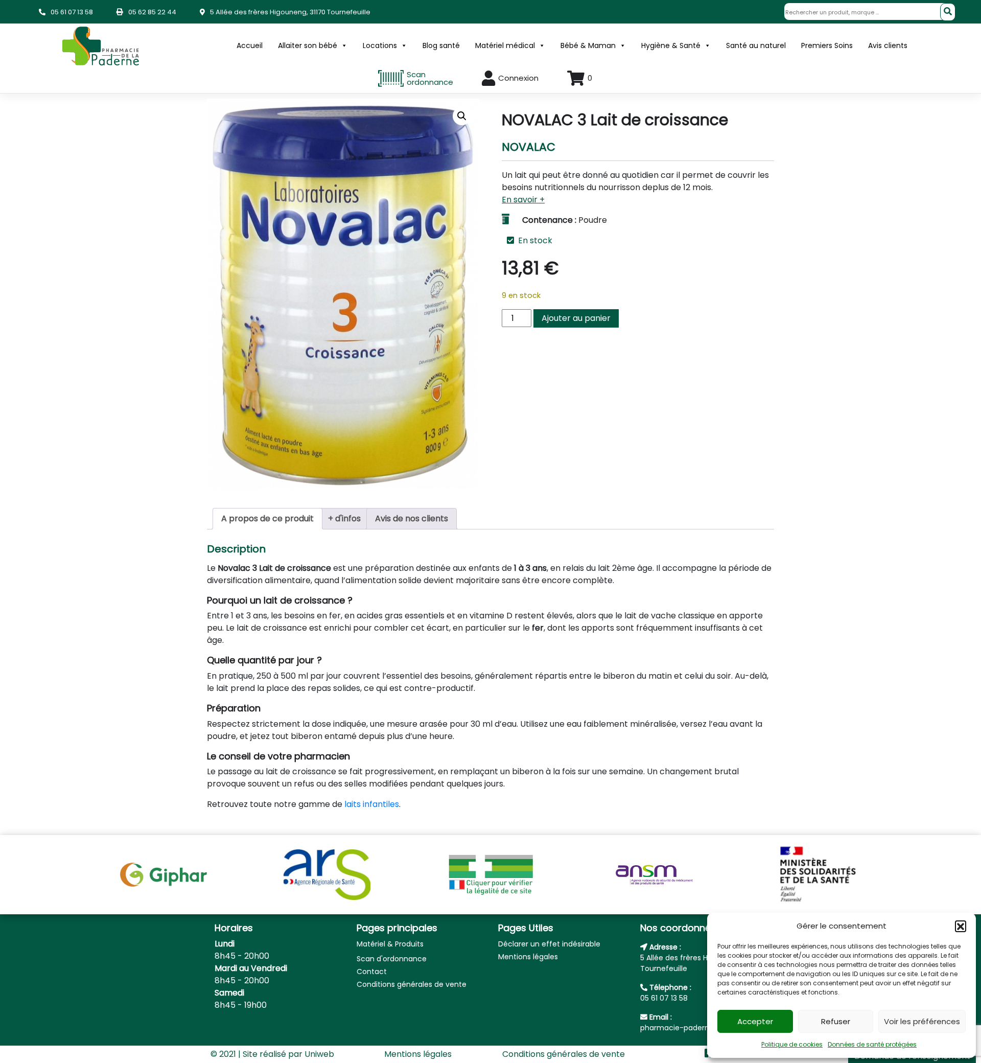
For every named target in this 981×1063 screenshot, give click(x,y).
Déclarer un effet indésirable (549, 944)
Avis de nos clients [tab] (411, 518)
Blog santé (441, 45)
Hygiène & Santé (670, 45)
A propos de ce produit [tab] (267, 518)
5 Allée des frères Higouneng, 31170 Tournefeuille (290, 12)
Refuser (835, 1021)
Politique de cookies (792, 1044)
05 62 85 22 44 (152, 12)
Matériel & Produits (390, 944)
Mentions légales (528, 957)
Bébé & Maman (588, 45)
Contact (372, 971)
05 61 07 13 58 (72, 12)
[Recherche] (947, 12)
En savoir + (523, 199)
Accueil (250, 45)
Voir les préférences (922, 1021)
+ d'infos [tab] (344, 518)
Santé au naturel (756, 45)
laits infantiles (371, 804)
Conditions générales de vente (411, 984)
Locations (380, 45)
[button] (960, 926)
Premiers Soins (827, 45)
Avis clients (887, 45)
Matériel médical (505, 45)
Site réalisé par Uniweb (288, 1054)
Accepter (755, 1021)
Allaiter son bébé (307, 45)
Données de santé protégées (872, 1044)
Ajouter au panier (576, 318)
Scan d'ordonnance (392, 959)
